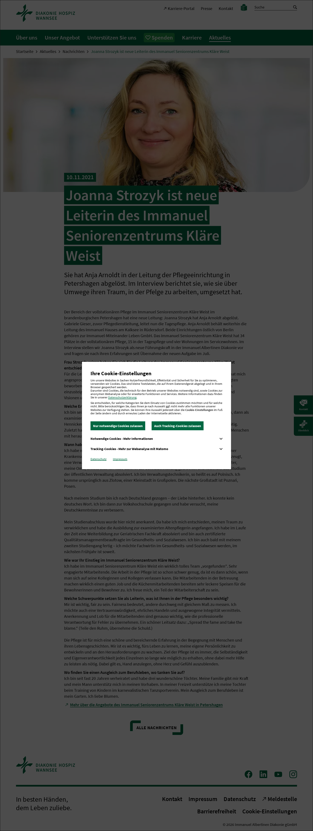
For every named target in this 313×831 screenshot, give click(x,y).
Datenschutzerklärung (122, 397)
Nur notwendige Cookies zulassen (118, 426)
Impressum (120, 459)
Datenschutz (98, 459)
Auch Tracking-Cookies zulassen (177, 426)
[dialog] (156, 415)
